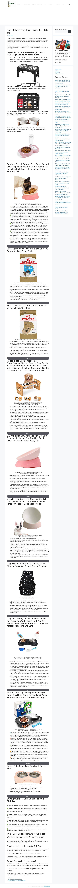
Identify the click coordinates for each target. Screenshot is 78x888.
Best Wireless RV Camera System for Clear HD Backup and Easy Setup (62, 183)
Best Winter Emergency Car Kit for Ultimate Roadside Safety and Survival (63, 96)
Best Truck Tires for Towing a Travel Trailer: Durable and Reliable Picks (61, 173)
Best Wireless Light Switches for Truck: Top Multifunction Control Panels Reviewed (62, 82)
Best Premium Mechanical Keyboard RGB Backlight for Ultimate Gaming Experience (61, 212)
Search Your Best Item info (61, 29)
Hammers (40, 4)
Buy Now (28, 246)
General (34, 4)
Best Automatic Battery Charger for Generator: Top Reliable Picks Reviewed (62, 169)
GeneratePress (47, 886)
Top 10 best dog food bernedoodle (15, 879)
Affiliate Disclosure (59, 73)
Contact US (57, 72)
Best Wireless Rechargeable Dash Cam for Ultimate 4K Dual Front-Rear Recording (62, 108)
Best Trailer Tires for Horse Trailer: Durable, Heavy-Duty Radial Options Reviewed (63, 152)
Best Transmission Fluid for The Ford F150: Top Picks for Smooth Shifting (62, 160)
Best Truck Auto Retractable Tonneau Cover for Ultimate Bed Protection (62, 147)
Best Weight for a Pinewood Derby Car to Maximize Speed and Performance (63, 131)
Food (63, 4)
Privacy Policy (58, 69)
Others (57, 4)
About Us (57, 70)
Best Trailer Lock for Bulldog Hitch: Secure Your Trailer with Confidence (63, 178)
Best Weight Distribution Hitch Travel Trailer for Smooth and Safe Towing (63, 113)
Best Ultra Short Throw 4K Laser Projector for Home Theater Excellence (62, 207)
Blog (69, 4)
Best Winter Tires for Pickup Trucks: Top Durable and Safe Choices (62, 91)
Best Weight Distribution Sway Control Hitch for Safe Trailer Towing (62, 121)
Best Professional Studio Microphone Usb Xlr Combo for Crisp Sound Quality (62, 188)
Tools (45, 4)
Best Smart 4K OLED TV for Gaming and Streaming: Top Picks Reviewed (63, 203)
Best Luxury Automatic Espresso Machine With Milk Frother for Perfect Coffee (62, 198)
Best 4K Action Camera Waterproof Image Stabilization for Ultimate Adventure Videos (63, 193)
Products (50, 4)
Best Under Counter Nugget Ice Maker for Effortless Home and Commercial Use (62, 126)
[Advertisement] (39, 17)
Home (19, 4)
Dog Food (10, 877)
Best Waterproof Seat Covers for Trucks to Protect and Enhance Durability (62, 136)
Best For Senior (27, 4)
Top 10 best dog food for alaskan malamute (16, 880)
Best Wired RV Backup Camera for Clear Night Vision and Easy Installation (63, 87)
